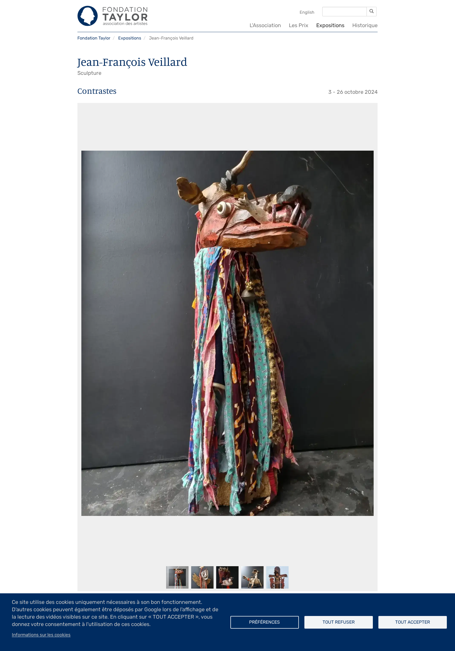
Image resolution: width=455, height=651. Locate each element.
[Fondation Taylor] (112, 16)
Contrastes (96, 91)
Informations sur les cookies (41, 634)
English (307, 12)
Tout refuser (339, 622)
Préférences (264, 622)
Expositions (330, 25)
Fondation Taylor (93, 38)
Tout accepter (412, 622)
